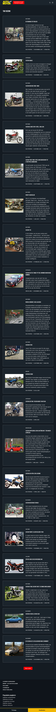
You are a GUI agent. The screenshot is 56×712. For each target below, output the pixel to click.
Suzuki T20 (28, 230)
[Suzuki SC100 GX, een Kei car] (14, 621)
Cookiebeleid (6, 687)
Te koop (14, 710)
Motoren (28, 18)
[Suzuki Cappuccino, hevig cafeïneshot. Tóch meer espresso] (14, 445)
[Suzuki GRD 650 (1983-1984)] (14, 99)
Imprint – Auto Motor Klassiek (10, 683)
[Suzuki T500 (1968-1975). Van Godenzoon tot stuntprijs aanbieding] (14, 171)
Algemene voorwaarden (9, 681)
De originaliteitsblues (31, 22)
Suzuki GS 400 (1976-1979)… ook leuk (35, 127)
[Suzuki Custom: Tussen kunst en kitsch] (14, 409)
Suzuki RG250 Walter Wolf (32, 503)
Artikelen (28, 57)
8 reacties (46, 74)
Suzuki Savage (29, 60)
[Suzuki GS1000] (14, 381)
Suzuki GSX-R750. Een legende (33, 473)
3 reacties (45, 521)
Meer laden (28, 668)
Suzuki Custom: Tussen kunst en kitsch (36, 401)
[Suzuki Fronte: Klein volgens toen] (14, 539)
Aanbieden (42, 710)
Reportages (28, 427)
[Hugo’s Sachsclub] (14, 206)
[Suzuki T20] (14, 245)
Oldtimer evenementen (9, 697)
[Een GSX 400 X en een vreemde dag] (14, 566)
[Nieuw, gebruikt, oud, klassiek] (14, 317)
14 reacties (47, 49)
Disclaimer (5, 685)
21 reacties (46, 261)
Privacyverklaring (7, 689)
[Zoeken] (49, 2)
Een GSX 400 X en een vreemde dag (34, 559)
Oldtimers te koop (8, 699)
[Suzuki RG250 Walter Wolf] (14, 510)
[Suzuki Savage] (14, 66)
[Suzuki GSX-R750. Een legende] (14, 481)
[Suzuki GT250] (14, 353)
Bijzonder (28, 500)
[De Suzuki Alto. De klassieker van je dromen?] (14, 649)
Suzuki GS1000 (29, 374)
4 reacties (45, 115)
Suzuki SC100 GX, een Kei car (33, 614)
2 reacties (46, 333)
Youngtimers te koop (8, 701)
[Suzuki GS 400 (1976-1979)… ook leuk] (14, 136)
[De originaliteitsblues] (14, 34)
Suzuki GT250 (29, 345)
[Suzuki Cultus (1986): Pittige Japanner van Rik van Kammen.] (14, 281)
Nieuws (27, 371)
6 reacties (46, 630)
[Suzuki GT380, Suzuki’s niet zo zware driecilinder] (14, 593)
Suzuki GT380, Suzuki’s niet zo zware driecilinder (38, 587)
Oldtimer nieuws (7, 703)
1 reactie (42, 462)
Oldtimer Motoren (8, 705)
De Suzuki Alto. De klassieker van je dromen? (37, 641)
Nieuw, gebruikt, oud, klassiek (33, 302)
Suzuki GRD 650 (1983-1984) (32, 86)
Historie (28, 529)
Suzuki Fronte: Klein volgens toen (34, 532)
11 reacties (45, 148)
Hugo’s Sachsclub (30, 195)
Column (28, 556)
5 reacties (47, 184)
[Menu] (52, 2)
